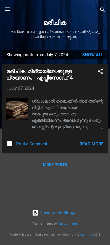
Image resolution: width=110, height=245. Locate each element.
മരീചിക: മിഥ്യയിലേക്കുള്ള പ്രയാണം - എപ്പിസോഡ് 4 (39, 74)
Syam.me (86, 234)
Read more (92, 143)
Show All (93, 54)
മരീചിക (55, 22)
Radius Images (68, 223)
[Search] (102, 11)
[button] (100, 72)
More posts (55, 165)
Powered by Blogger (58, 212)
